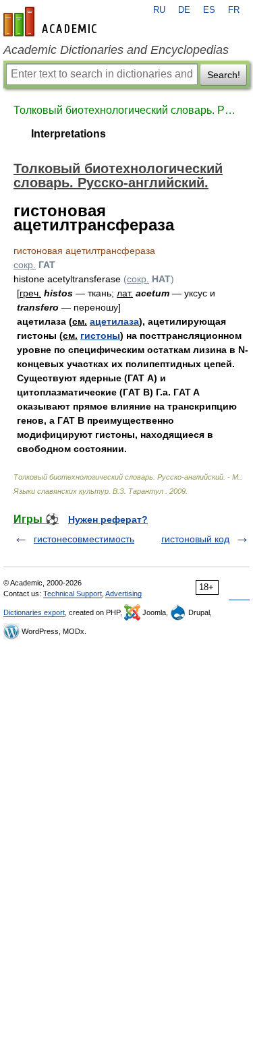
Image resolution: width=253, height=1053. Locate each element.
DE (184, 10)
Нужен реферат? (108, 519)
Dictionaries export (34, 612)
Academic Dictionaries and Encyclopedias (116, 50)
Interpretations (68, 133)
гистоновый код (195, 539)
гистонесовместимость (84, 539)
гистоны (100, 335)
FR (234, 10)
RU (159, 10)
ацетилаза (114, 321)
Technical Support (72, 593)
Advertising (123, 593)
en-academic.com (52, 21)
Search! (223, 74)
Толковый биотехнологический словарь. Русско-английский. (126, 110)
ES (209, 10)
